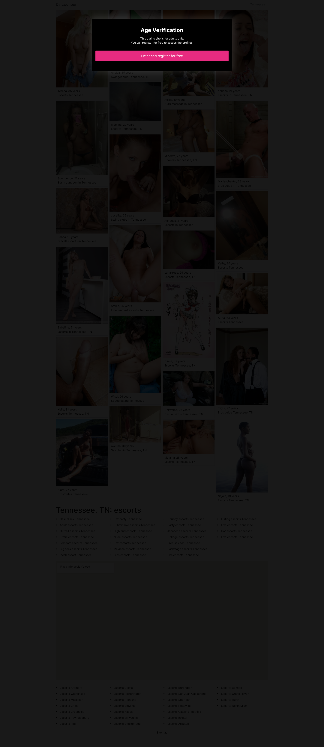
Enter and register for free (162, 56)
